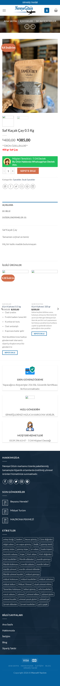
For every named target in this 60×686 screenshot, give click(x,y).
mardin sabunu (27, 564)
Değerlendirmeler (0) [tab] (14, 217)
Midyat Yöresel (25, 584)
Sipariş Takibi (9, 648)
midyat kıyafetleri (28, 579)
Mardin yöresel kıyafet (13, 574)
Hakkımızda (8, 630)
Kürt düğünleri (45, 554)
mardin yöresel (9, 569)
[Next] (53, 75)
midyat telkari (9, 584)
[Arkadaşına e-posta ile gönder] (21, 186)
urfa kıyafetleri (44, 589)
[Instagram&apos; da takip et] (10, 481)
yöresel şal (44, 599)
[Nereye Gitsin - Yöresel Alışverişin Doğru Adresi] (24, 10)
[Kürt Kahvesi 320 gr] (45, 285)
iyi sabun (34, 549)
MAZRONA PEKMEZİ (22, 519)
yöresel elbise (33, 594)
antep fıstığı (8, 539)
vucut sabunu (9, 594)
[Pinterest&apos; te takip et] (27, 481)
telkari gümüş (30, 589)
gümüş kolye (8, 549)
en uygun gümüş (23, 544)
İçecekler (26, 21)
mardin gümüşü (43, 559)
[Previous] (7, 75)
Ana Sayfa (10, 21)
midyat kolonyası (10, 579)
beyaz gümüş (31, 539)
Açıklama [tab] (7, 205)
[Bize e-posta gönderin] (21, 481)
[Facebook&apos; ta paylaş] (10, 186)
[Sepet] (56, 10)
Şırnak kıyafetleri (27, 604)
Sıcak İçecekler (46, 21)
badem (19, 539)
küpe (22, 554)
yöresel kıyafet (9, 599)
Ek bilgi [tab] (6, 211)
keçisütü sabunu (10, 554)
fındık (36, 544)
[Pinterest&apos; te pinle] (27, 186)
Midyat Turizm (18, 510)
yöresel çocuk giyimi (28, 599)
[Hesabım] (46, 10)
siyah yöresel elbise (42, 584)
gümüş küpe (22, 549)
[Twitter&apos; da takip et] (16, 481)
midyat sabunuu (46, 579)
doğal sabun (8, 544)
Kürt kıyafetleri (10, 559)
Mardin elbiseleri (26, 559)
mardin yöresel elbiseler (29, 569)
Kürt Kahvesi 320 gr (41, 306)
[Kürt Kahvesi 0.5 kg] (15, 285)
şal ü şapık (43, 604)
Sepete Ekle (28, 170)
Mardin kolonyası (10, 564)
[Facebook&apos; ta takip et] (5, 481)
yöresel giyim (47, 594)
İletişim (6, 636)
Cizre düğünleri (46, 539)
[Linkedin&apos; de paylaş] (32, 186)
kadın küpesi (46, 549)
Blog (4, 642)
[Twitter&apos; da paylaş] (16, 186)
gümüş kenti (46, 544)
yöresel (21, 594)
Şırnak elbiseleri (10, 604)
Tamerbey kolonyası (12, 589)
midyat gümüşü (33, 574)
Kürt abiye (31, 554)
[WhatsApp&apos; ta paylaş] (5, 186)
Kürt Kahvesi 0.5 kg (11, 306)
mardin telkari (43, 564)
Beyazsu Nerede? (19, 501)
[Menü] (4, 10)
